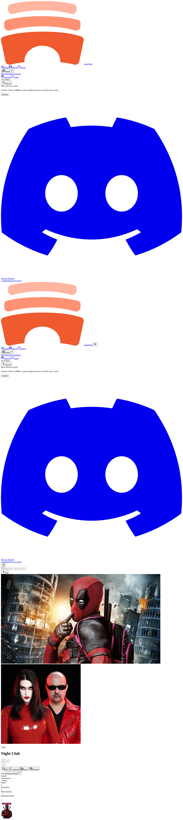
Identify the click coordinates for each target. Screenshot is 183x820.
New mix (8, 84)
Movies (15, 67)
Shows (23, 67)
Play (7, 761)
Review (12, 281)
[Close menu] (94, 344)
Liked (16, 77)
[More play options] (3, 765)
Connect (5, 95)
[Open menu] (3, 565)
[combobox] (13, 773)
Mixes (3, 74)
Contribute (5, 281)
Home (6, 67)
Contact (18, 281)
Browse (7, 71)
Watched (7, 77)
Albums (9, 74)
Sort (9, 773)
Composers (16, 74)
